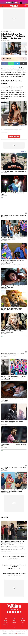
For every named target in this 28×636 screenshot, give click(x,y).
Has (3, 40)
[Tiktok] (15, 612)
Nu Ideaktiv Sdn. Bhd (13, 633)
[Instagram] (10, 612)
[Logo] (14, 6)
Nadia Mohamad (4, 544)
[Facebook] (8, 612)
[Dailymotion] (20, 612)
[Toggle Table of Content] (23, 59)
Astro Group (23, 633)
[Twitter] (13, 612)
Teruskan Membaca (14, 136)
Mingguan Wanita (4, 31)
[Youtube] (18, 612)
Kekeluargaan (13, 31)
